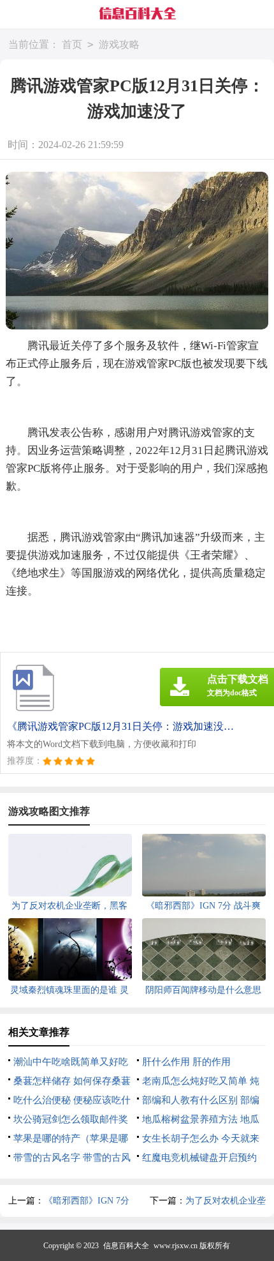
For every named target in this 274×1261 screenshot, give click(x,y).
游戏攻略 (119, 44)
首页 (72, 44)
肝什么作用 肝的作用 (186, 1062)
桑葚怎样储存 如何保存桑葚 (72, 1081)
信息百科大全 (126, 1245)
